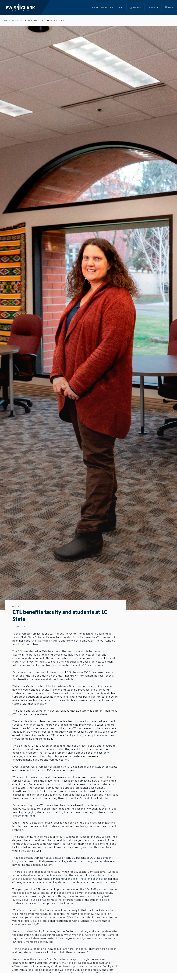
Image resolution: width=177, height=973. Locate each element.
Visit (120, 7)
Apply (95, 7)
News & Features (11, 20)
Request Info (107, 7)
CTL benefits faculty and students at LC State (44, 20)
